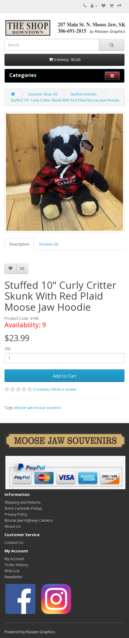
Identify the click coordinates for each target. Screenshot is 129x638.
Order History (16, 564)
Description (19, 244)
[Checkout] (119, 5)
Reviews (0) (48, 244)
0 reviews (41, 389)
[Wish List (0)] (103, 5)
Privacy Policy (15, 514)
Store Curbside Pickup (23, 508)
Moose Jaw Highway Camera (28, 520)
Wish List (11, 570)
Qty (7, 348)
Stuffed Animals (83, 94)
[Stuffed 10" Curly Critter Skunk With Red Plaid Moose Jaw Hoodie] (64, 172)
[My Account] (94, 5)
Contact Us (13, 542)
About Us (12, 526)
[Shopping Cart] (111, 5)
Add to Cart (64, 376)
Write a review (64, 389)
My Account (14, 558)
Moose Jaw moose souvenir (37, 407)
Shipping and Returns (22, 502)
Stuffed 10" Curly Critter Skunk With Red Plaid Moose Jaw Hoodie (65, 100)
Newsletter (13, 576)
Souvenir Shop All (42, 94)
